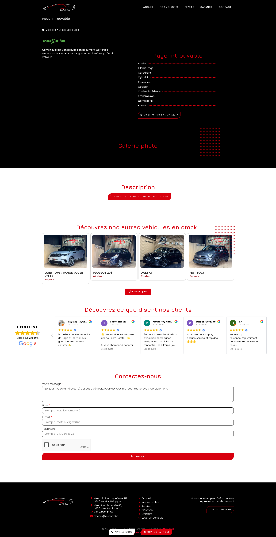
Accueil (148, 7)
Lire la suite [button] (107, 349)
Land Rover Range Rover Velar (64, 274)
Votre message (52, 384)
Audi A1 (146, 273)
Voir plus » (49, 279)
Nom (45, 405)
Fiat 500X (197, 273)
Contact (225, 7)
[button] (138, 292)
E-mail (46, 417)
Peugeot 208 (103, 273)
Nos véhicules (169, 7)
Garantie (206, 7)
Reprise (189, 7)
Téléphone (49, 429)
